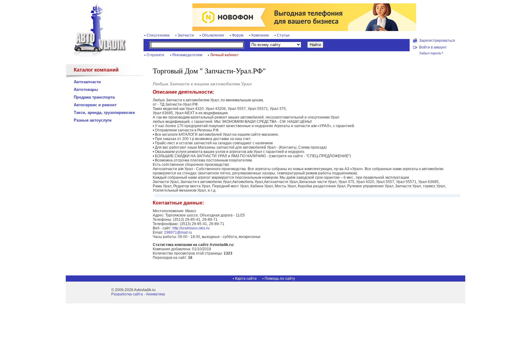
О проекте (155, 55)
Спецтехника (158, 35)
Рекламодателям (187, 55)
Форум (237, 35)
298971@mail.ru (178, 232)
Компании (260, 35)
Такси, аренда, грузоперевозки (104, 112)
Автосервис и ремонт (95, 105)
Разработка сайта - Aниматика (138, 294)
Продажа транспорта (94, 97)
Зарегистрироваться (437, 40)
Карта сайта (246, 278)
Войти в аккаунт (433, 47)
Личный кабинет (224, 55)
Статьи (283, 35)
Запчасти (186, 35)
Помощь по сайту (280, 278)
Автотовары (86, 89)
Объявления (213, 35)
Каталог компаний (96, 69)
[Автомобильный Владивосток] (96, 56)
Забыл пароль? (431, 53)
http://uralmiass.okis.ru (191, 228)
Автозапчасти (87, 82)
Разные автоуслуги (93, 120)
